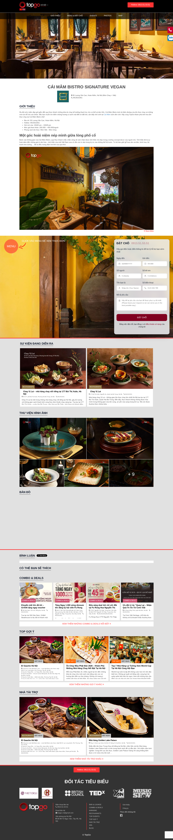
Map (120, 16)
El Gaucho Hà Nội (29, 666)
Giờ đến (145, 258)
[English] (24, 9)
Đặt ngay (38, 661)
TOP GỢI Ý (71, 661)
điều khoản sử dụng (153, 324)
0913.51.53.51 (140, 243)
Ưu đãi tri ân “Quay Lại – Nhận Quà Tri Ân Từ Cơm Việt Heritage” (137, 607)
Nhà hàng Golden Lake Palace (103, 740)
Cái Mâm (107, 114)
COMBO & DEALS (28, 600)
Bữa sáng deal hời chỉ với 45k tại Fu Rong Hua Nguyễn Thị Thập (103, 607)
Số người (121, 271)
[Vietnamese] (20, 9)
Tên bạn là (121, 283)
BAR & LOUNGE (95, 804)
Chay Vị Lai (95, 391)
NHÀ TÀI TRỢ (94, 822)
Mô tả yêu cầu (122, 295)
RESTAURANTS (28, 387)
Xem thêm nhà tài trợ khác (86, 759)
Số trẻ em (146, 271)
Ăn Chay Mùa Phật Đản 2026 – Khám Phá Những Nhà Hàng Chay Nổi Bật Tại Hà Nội (85, 667)
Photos (107, 16)
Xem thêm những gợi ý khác (86, 684)
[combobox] (44, 5)
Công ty (125, 808)
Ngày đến (121, 258)
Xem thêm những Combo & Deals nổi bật (86, 624)
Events (93, 16)
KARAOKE (93, 810)
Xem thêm (149, 231)
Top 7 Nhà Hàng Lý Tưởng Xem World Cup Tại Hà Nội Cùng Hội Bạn (131, 667)
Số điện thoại (147, 283)
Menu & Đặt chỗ (75, 16)
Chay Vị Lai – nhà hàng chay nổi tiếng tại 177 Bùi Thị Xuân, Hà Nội (52, 392)
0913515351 (77, 98)
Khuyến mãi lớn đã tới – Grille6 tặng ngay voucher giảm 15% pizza (33, 607)
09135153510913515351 (105, 613)
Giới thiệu (55, 16)
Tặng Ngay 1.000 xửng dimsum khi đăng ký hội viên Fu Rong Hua (69, 607)
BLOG (91, 828)
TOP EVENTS (94, 816)
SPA (90, 825)
